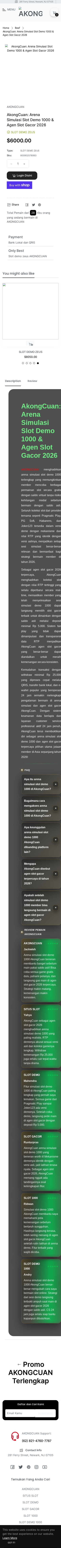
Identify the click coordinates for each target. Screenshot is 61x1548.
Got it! (11, 1542)
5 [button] (38, 363)
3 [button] (30, 363)
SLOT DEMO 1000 (30, 1522)
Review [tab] (32, 381)
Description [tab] (13, 381)
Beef (17, 27)
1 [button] (23, 363)
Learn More (10, 1538)
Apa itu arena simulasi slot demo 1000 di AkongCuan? (37, 784)
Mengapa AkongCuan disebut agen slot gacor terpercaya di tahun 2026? (37, 873)
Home (6, 27)
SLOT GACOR (30, 1509)
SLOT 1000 (31, 1515)
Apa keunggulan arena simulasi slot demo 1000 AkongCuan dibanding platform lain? (36, 839)
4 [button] (34, 363)
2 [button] (27, 363)
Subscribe (45, 1413)
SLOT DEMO (30, 1502)
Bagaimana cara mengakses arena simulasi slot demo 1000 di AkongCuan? (37, 808)
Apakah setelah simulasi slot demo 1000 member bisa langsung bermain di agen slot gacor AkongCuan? (37, 907)
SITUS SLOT (30, 1495)
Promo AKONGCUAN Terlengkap (30, 1372)
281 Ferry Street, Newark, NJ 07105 (36, 1)
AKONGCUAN (30, 469)
